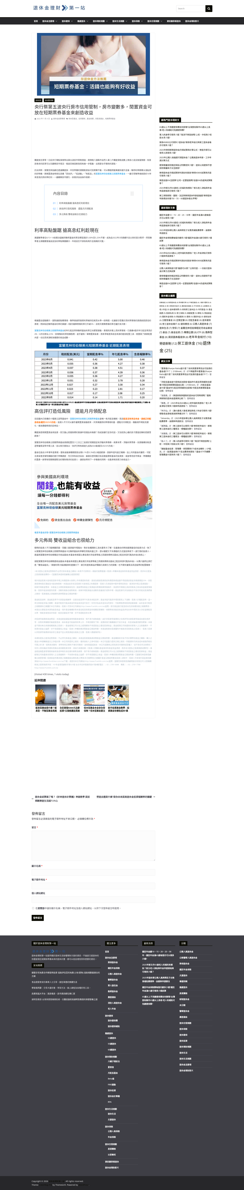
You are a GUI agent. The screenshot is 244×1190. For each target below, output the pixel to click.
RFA (109, 1102)
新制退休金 (184, 999)
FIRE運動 (112, 1084)
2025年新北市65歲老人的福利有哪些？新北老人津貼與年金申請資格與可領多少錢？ (158, 968)
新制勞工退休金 (190, 309)
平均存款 (198, 306)
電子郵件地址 (39, 879)
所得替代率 (184, 302)
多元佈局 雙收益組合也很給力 (73, 214)
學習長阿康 (37, 987)
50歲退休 (112, 1038)
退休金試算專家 (59, 118)
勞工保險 (182, 313)
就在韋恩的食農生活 (68, 982)
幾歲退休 (81, 21)
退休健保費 (176, 309)
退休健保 (66, 21)
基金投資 (177, 332)
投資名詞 (171, 313)
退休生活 (165, 328)
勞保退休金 (173, 302)
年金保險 (112, 1137)
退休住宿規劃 (153, 21)
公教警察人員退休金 (188, 957)
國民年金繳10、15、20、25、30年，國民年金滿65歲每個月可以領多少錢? (158, 955)
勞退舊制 (181, 316)
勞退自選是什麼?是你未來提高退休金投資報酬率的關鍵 (124, 796)
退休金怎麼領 (48, 21)
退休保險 (136, 21)
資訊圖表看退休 (174, 21)
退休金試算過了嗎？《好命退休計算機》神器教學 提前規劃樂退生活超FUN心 (62, 798)
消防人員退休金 (115, 1003)
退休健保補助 (114, 1026)
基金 (166, 332)
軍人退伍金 (113, 985)
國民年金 (198, 316)
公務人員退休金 (202, 323)
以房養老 (207, 306)
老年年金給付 (200, 337)
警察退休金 (113, 979)
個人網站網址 (38, 893)
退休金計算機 (114, 1096)
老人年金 (164, 309)
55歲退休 (112, 1043)
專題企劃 (190, 332)
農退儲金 (112, 997)
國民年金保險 (169, 316)
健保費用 (186, 323)
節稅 (201, 313)
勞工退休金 (190, 343)
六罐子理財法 (205, 302)
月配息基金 (99, 118)
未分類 (182, 1005)
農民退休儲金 (187, 306)
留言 (35, 827)
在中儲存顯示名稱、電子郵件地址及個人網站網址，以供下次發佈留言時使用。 (78, 908)
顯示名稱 (37, 866)
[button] (55, 21)
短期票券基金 (110, 118)
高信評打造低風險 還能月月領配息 (76, 208)
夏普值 (162, 306)
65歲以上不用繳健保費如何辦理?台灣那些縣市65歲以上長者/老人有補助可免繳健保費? (158, 1000)
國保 (190, 316)
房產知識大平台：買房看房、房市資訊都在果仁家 (53, 993)
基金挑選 (90, 118)
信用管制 (82, 118)
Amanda (165, 418)
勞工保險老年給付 (174, 306)
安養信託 (163, 302)
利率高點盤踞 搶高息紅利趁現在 (74, 203)
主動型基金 (169, 320)
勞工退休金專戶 (171, 323)
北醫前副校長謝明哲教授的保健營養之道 (80, 999)
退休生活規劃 (118, 21)
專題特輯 (183, 981)
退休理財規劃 (99, 21)
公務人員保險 (114, 1131)
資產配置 (192, 313)
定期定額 (182, 320)
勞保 (176, 328)
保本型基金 (72, 118)
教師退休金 (113, 991)
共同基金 (203, 309)
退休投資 (38, 100)
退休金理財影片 (192, 21)
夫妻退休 (112, 1119)
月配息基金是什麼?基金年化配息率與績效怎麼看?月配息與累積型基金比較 (185, 387)
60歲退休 (112, 1049)
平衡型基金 (194, 302)
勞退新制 (168, 343)
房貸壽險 (112, 1148)
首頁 (36, 21)
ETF (201, 332)
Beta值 (111, 1078)
